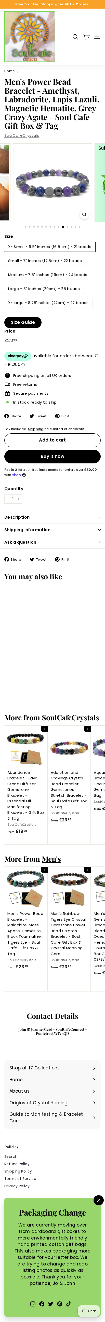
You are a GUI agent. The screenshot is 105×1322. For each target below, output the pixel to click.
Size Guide (23, 322)
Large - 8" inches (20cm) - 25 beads (44, 288)
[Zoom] (84, 214)
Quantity (13, 489)
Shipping (35, 429)
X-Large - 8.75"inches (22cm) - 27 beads (48, 302)
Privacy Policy (17, 1186)
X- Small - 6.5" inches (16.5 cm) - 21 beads (49, 246)
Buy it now (52, 456)
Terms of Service (20, 1178)
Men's (51, 858)
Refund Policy (17, 1163)
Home (9, 71)
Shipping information (27, 530)
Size (8, 236)
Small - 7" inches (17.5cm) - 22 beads (45, 260)
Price (9, 331)
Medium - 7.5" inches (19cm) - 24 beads (47, 274)
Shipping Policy (18, 1171)
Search (10, 1156)
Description (17, 517)
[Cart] (86, 36)
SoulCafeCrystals (21, 135)
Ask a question (20, 542)
